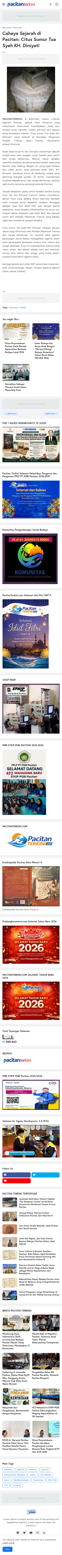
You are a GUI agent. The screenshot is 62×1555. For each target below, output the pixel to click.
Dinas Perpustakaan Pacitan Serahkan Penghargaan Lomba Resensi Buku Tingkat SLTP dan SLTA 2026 (45, 1446)
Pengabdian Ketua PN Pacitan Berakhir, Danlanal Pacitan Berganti (45, 1375)
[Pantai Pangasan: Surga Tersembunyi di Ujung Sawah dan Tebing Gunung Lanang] (9, 1295)
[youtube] (16, 1180)
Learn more (8, 1543)
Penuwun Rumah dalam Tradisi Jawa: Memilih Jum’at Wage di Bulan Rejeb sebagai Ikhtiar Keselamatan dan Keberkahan (37, 1269)
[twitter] (45, 1175)
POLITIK (52, 1480)
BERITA (20, 1469)
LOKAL (22, 307)
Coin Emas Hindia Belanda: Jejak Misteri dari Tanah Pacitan (38, 1227)
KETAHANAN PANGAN (14, 1475)
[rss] (44, 1532)
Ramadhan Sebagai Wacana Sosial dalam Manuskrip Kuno (15, 387)
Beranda (6, 28)
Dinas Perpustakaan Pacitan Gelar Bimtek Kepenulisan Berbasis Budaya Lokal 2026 (15, 348)
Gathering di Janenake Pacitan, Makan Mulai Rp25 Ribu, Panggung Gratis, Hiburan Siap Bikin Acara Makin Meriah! (15, 1378)
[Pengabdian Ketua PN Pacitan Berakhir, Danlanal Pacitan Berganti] (46, 1361)
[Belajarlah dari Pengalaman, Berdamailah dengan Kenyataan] (16, 1396)
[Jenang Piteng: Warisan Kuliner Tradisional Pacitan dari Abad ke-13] (9, 1216)
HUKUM (45, 1469)
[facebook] (16, 1175)
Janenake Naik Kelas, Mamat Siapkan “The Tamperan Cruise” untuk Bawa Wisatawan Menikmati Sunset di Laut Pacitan (37, 1203)
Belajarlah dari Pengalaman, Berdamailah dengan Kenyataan (15, 1410)
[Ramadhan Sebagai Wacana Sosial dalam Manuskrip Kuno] (16, 372)
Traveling (16, 1485)
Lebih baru (12, 413)
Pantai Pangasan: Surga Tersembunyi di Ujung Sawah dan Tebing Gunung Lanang (39, 1293)
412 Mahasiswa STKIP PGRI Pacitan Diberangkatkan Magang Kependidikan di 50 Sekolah (45, 1412)
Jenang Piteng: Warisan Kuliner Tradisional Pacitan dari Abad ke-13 (36, 1214)
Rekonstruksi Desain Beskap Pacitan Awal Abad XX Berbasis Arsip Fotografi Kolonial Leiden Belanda (39, 1282)
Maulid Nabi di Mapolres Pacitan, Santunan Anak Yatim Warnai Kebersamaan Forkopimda (45, 1338)
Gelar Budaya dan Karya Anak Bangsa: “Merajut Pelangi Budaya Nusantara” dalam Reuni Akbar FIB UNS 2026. (45, 350)
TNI (6, 1485)
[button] (3, 4)
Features (17, 28)
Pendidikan (38, 1480)
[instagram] (37, 1532)
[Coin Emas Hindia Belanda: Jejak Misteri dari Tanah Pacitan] (9, 1229)
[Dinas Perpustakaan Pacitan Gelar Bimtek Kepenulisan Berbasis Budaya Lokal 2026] (16, 331)
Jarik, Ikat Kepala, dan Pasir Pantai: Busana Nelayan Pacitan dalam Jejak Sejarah (37, 1241)
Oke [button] (7, 1549)
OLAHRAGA (45, 1475)
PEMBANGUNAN (21, 1480)
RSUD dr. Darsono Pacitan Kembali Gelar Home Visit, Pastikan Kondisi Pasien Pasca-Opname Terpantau (15, 1444)
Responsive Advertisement (31, 16)
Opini (6, 1480)
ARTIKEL (8, 1469)
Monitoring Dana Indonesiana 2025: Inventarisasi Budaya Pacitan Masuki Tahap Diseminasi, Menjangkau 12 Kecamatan (16, 1341)
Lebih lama (50, 413)
